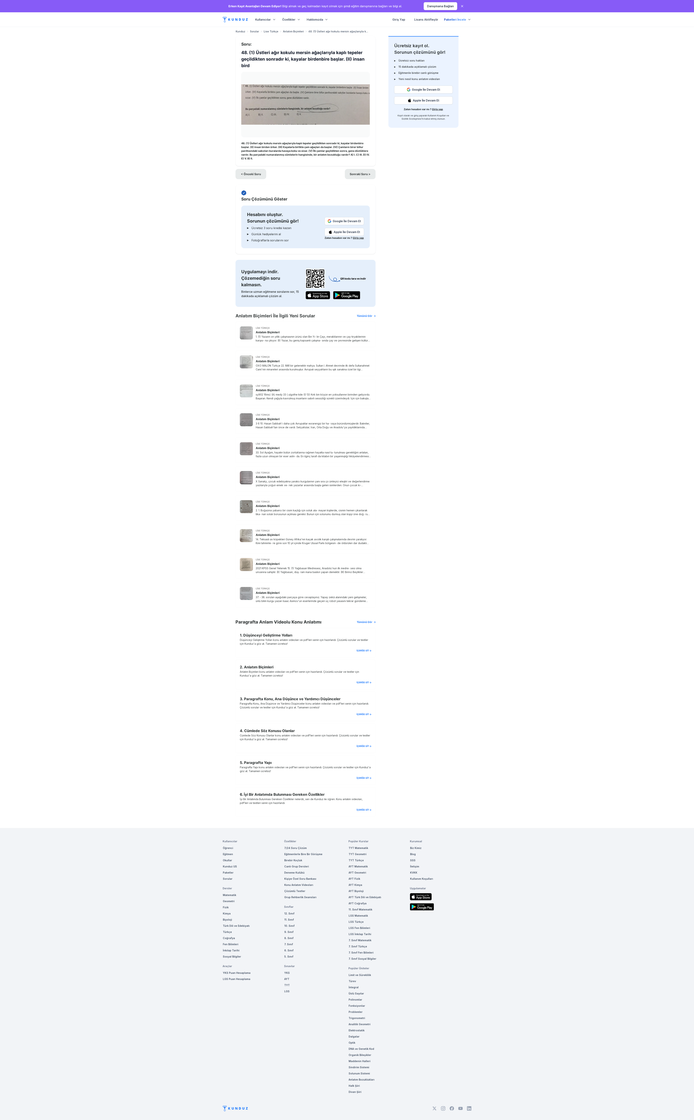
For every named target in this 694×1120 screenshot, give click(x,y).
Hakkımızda (315, 19)
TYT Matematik (358, 847)
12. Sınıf (289, 913)
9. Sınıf (289, 931)
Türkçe (227, 931)
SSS (412, 860)
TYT (287, 985)
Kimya (227, 913)
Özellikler (288, 19)
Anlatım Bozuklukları (361, 1079)
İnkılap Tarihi (231, 950)
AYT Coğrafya (358, 903)
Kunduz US (230, 866)
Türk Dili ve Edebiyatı (236, 925)
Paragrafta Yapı (258, 762)
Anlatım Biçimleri (293, 31)
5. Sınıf (288, 956)
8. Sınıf (289, 938)
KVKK (413, 872)
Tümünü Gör (364, 315)
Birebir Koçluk (293, 860)
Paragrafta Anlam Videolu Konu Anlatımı (303, 622)
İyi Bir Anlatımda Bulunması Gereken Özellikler (284, 794)
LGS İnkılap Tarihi (360, 934)
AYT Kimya (355, 884)
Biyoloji (227, 919)
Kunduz (240, 31)
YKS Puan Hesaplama (236, 972)
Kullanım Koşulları (437, 115)
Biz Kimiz (415, 847)
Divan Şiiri (355, 1091)
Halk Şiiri (354, 1085)
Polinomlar (355, 999)
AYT (286, 978)
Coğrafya (229, 938)
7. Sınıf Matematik (360, 940)
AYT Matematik (358, 866)
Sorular (254, 31)
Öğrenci (228, 847)
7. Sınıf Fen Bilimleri (361, 952)
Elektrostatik (357, 1030)
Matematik (229, 895)
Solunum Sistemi (359, 1073)
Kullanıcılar (263, 19)
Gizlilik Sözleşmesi (411, 118)
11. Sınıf (289, 919)
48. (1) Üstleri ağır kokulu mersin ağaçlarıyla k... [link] (338, 31)
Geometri (229, 901)
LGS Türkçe (356, 921)
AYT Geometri (357, 872)
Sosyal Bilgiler (232, 956)
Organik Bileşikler (360, 1054)
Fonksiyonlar (357, 1005)
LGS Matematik (358, 915)
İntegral (354, 987)
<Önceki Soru (251, 174)
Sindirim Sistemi (359, 1067)
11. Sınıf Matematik (360, 909)
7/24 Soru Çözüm (295, 847)
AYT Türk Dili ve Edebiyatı (365, 897)
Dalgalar (354, 1036)
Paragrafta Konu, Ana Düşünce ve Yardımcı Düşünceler (292, 699)
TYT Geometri (358, 854)
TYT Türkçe (356, 860)
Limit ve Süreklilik (360, 975)
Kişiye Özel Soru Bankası (300, 878)
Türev (352, 981)
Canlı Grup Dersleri (296, 866)
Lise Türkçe (271, 31)
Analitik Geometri (359, 1024)
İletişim (414, 866)
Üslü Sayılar (356, 993)
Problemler (356, 1011)
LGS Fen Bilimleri (359, 927)
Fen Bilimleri (230, 944)
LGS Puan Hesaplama (236, 978)
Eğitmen (228, 854)
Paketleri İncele (455, 19)
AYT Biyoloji (356, 891)
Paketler (228, 872)
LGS (287, 991)
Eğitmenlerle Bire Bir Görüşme (303, 854)
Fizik (226, 907)
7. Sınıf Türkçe (358, 946)
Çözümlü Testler (294, 891)
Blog (413, 854)
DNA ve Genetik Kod (361, 1048)
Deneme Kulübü (294, 872)
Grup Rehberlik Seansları (300, 897)
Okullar (227, 860)
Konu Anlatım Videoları (298, 884)
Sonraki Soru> (360, 174)
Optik (352, 1042)
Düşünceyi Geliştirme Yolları (267, 635)
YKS (287, 972)
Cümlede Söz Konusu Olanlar (269, 731)
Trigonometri (357, 1018)
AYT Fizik (354, 878)
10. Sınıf (289, 925)
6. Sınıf (289, 950)
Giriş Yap (398, 19)
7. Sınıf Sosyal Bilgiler (362, 958)
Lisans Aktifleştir (426, 19)
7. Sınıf (288, 944)
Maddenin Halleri (359, 1061)
